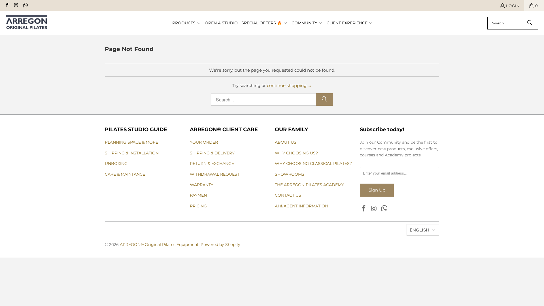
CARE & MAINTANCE (125, 174)
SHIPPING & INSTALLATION (132, 153)
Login (513, 5)
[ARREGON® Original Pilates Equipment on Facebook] (6, 5)
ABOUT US (285, 142)
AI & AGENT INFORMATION (301, 206)
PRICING (198, 206)
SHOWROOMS (289, 174)
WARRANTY (201, 184)
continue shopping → (289, 85)
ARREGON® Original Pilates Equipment (159, 244)
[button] (186, 23)
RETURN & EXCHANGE (212, 163)
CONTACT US (288, 195)
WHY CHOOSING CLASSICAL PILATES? (313, 163)
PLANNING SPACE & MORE (131, 142)
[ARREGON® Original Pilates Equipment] (32, 23)
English (419, 230)
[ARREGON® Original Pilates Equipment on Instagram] (15, 5)
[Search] (529, 23)
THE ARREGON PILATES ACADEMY (309, 184)
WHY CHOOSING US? (296, 153)
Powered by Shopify (220, 244)
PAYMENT (199, 195)
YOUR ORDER (204, 142)
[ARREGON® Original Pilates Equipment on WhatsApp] (25, 5)
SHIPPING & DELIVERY (212, 153)
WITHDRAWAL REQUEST (214, 174)
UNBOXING (116, 163)
